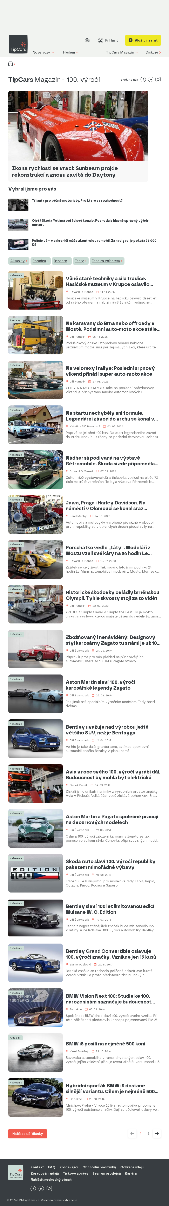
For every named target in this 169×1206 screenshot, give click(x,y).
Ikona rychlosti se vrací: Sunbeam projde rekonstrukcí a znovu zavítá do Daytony (65, 171)
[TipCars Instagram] (49, 1189)
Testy (79, 261)
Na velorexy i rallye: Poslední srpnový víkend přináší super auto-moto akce (110, 371)
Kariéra (131, 1173)
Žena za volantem (106, 261)
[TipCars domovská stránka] (19, 44)
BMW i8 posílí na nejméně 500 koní (106, 1044)
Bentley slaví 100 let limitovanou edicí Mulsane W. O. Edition (110, 909)
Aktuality (17, 261)
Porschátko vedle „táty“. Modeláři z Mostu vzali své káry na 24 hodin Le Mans (108, 550)
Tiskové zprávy (75, 1173)
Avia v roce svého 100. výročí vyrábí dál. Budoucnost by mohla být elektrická (113, 775)
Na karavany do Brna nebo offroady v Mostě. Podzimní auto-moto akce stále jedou (111, 326)
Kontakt (37, 1167)
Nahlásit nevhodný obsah (51, 1180)
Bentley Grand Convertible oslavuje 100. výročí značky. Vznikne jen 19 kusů (111, 954)
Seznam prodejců (107, 1173)
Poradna (39, 261)
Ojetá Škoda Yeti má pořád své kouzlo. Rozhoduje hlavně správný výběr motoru (90, 223)
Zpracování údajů (45, 1173)
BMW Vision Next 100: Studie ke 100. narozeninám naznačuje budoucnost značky (108, 999)
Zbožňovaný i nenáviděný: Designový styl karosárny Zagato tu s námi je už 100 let (113, 640)
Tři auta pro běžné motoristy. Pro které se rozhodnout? (77, 201)
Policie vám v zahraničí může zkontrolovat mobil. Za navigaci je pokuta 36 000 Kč (94, 243)
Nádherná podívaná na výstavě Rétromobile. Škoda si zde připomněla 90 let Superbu (110, 461)
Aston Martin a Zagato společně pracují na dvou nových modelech (112, 819)
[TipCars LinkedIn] (41, 1189)
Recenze (60, 261)
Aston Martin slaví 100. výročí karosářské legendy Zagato (100, 685)
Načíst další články (27, 1134)
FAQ (51, 1167)
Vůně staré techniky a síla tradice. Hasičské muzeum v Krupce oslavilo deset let (107, 281)
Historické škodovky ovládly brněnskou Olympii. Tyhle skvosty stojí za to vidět (112, 595)
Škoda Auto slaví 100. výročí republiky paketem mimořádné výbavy (111, 864)
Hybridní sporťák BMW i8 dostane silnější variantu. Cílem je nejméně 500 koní (110, 1088)
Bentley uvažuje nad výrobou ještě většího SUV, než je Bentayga (107, 730)
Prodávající (69, 1167)
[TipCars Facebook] (33, 1189)
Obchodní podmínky (99, 1167)
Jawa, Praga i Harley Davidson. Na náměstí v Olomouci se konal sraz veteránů (106, 505)
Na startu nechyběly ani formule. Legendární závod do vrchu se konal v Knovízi (110, 416)
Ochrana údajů (131, 1167)
